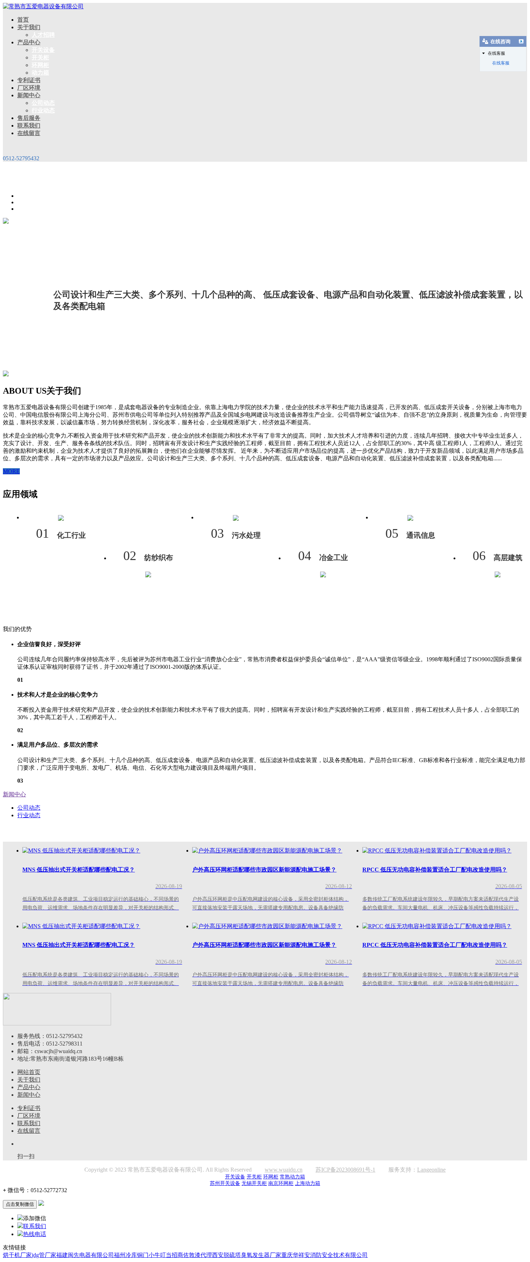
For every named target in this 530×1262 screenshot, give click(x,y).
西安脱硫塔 (226, 1255)
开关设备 (43, 50)
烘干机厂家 (17, 1255)
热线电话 (34, 1234)
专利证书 (28, 80)
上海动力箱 (307, 1183)
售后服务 (28, 118)
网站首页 (28, 1072)
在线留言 (28, 133)
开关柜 (40, 57)
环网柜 (40, 65)
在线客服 (500, 63)
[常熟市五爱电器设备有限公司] (43, 6)
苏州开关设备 (225, 1183)
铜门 (143, 1255)
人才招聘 (43, 35)
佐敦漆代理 (197, 1255)
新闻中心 (28, 95)
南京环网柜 (280, 1183)
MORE (11, 471)
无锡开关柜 (254, 1183)
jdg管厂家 (44, 1255)
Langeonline (431, 1170)
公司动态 (43, 103)
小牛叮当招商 (166, 1255)
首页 (23, 20)
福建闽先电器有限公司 (85, 1255)
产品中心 (28, 42)
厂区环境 (28, 88)
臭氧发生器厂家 (261, 1255)
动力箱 (40, 73)
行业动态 (43, 110)
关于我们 (28, 27)
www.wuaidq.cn (283, 1170)
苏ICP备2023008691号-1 (345, 1170)
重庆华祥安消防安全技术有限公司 (324, 1255)
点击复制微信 (20, 1204)
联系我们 (28, 125)
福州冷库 (125, 1255)
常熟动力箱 (292, 1177)
